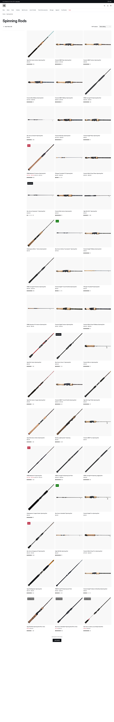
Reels (8, 10)
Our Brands (64, 10)
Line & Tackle (33, 10)
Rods (13, 10)
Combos (18, 10)
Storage (52, 10)
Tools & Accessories (43, 10)
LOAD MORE (57, 640)
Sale (70, 10)
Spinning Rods (10, 14)
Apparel (57, 10)
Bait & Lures (25, 10)
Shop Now (18, 1)
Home (4, 14)
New (4, 10)
